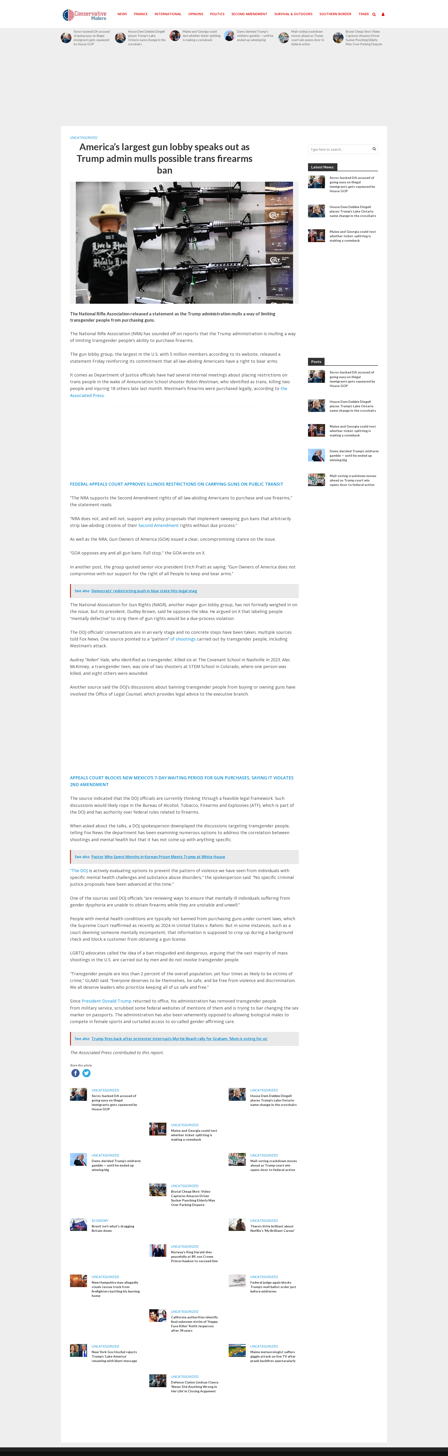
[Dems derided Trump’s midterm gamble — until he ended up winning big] (229, 35)
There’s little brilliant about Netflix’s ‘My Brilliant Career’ (272, 1228)
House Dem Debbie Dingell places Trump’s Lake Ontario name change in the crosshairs (146, 38)
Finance (141, 14)
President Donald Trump (107, 1001)
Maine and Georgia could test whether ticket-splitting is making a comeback (201, 36)
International (168, 14)
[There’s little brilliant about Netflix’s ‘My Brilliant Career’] (237, 1224)
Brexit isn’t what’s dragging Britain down (113, 1228)
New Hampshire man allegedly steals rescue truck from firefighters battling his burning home (116, 1289)
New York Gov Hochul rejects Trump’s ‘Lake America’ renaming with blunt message (114, 1356)
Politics (217, 14)
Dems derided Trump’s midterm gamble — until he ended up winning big (255, 36)
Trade (363, 14)
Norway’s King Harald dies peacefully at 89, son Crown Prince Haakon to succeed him (194, 1256)
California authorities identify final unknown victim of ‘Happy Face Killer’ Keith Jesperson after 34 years (194, 1323)
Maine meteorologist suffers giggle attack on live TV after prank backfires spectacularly (273, 1356)
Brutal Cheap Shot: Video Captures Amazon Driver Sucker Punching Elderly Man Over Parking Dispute (364, 38)
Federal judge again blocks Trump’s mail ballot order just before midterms (273, 1286)
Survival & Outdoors (293, 14)
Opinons (195, 14)
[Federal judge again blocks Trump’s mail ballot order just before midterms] (237, 1280)
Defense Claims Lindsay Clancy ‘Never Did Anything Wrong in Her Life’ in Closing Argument (194, 1386)
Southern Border (335, 14)
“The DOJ (79, 870)
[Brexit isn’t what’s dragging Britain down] (78, 1224)
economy (100, 1220)
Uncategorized (84, 137)
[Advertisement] (224, 88)
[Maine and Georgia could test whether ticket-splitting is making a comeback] (175, 35)
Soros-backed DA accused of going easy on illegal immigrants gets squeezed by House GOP (92, 38)
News (122, 14)
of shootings (183, 639)
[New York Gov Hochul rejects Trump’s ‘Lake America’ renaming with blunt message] (78, 1350)
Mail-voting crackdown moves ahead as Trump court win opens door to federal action (307, 38)
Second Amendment (249, 14)
